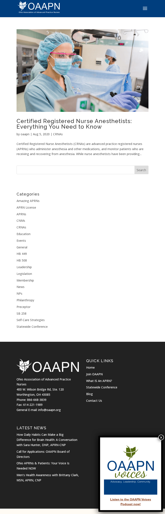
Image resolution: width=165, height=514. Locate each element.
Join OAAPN (94, 374)
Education (24, 234)
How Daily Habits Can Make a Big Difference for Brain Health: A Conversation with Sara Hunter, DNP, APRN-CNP (47, 439)
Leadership (24, 267)
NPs (19, 293)
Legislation (24, 274)
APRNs (21, 214)
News (20, 287)
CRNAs (58, 134)
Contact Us (94, 401)
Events (21, 241)
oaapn (25, 134)
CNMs (21, 221)
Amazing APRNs (28, 201)
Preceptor (24, 307)
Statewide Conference (32, 327)
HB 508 (22, 260)
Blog (89, 394)
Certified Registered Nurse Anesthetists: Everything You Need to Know (74, 124)
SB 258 (21, 313)
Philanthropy (25, 300)
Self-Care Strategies (31, 320)
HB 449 (22, 254)
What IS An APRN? (99, 381)
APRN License (26, 207)
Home (90, 367)
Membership (25, 280)
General (22, 247)
